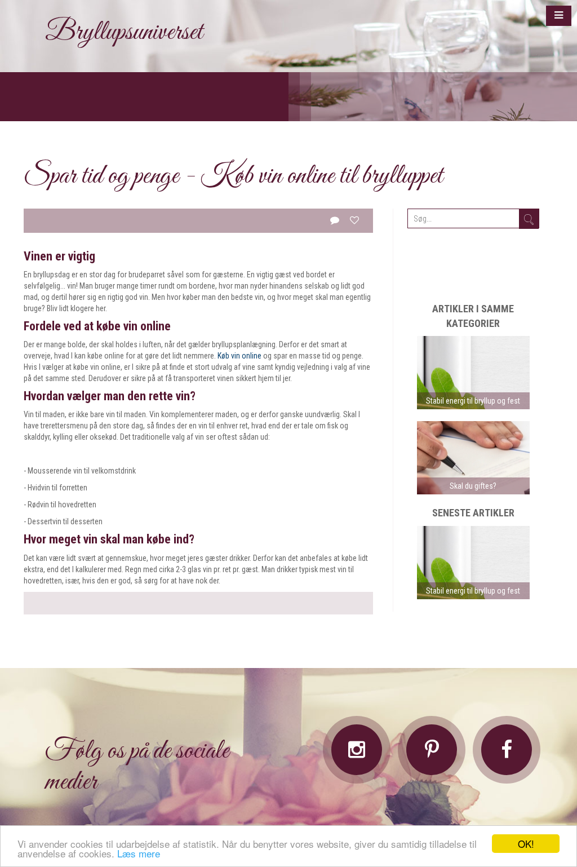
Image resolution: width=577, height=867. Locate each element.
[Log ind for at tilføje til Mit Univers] (354, 220)
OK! (526, 844)
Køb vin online (239, 355)
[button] (558, 16)
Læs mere (138, 853)
